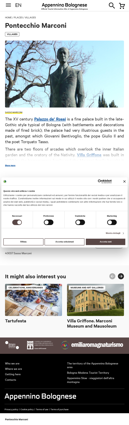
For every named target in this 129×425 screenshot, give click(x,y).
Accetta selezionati (64, 242)
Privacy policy (11, 409)
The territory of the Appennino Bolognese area (92, 365)
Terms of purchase (59, 409)
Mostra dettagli (113, 233)
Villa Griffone (89, 154)
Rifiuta (23, 242)
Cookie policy (27, 409)
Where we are (13, 368)
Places (18, 17)
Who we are (12, 363)
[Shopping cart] (120, 4)
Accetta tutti (106, 242)
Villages (30, 17)
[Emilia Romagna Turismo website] (92, 348)
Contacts (10, 379)
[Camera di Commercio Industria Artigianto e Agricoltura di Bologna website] (40, 348)
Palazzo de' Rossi (50, 118)
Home (8, 17)
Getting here (13, 374)
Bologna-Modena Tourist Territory (88, 372)
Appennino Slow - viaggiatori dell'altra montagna (90, 380)
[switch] (48, 222)
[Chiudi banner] (124, 181)
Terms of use (42, 409)
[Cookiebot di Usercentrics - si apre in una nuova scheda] (97, 181)
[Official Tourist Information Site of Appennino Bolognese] (64, 5)
